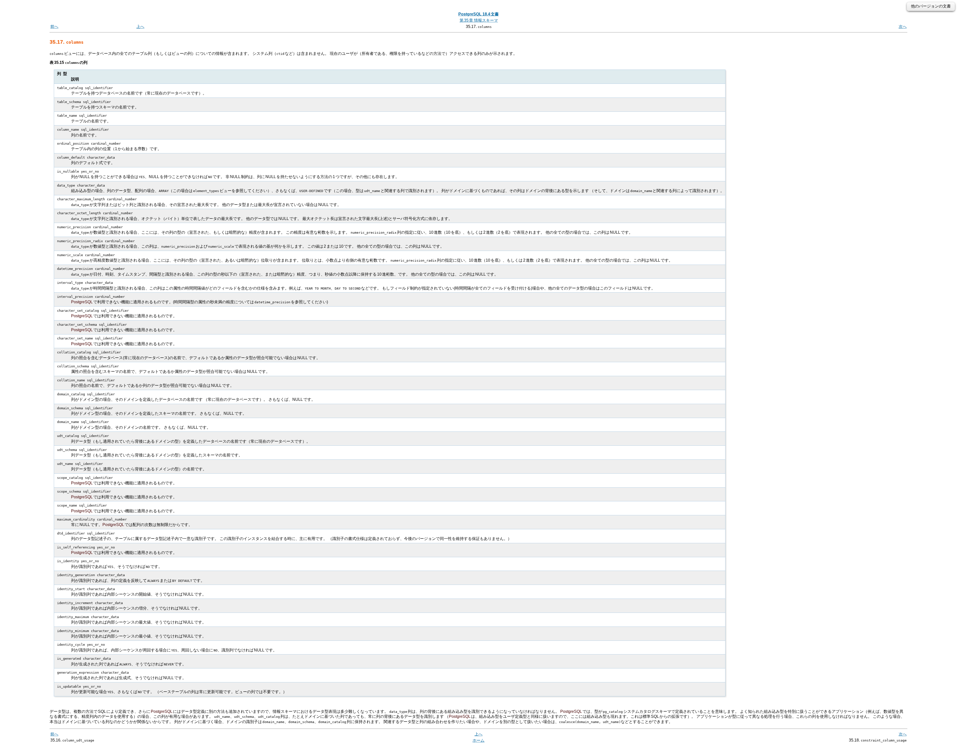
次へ (903, 26)
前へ (54, 26)
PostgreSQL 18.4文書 (478, 14)
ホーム (478, 740)
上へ (140, 26)
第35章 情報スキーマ (479, 20)
